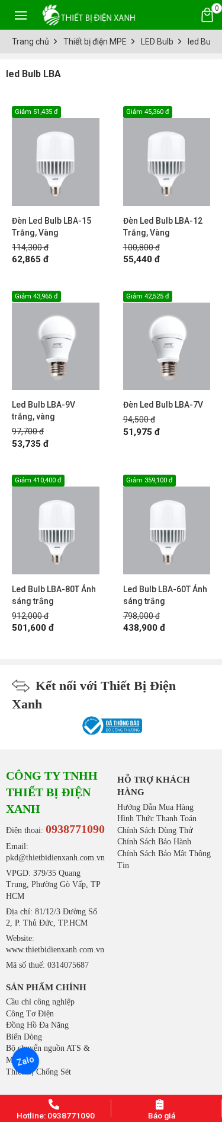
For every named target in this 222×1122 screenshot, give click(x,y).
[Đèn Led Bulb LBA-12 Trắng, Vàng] (167, 156)
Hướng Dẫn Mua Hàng (155, 807)
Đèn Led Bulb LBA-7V (163, 404)
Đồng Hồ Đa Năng (37, 1025)
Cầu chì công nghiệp (40, 1001)
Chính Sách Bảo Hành (154, 841)
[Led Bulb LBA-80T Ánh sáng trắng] (55, 524)
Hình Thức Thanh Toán (157, 818)
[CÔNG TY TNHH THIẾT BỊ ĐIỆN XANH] (88, 14)
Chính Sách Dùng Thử (155, 830)
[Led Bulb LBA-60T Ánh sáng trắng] (167, 524)
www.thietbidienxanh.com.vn (55, 949)
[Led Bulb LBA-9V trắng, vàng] (55, 340)
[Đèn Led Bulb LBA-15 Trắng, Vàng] (55, 156)
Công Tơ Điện (30, 1013)
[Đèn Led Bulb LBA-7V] (167, 340)
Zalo (25, 1061)
